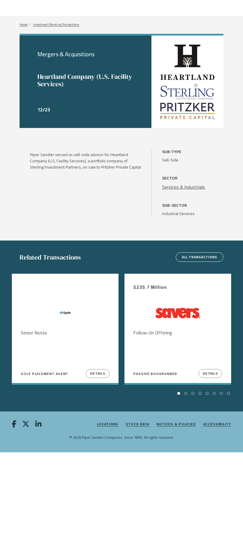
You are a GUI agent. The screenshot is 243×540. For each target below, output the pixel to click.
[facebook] (14, 425)
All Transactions (199, 257)
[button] (178, 393)
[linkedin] (38, 425)
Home (24, 25)
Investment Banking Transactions (56, 25)
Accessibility (217, 424)
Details (97, 373)
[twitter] (25, 425)
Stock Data (137, 424)
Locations (107, 424)
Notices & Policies (176, 424)
